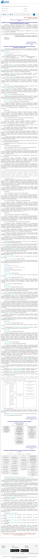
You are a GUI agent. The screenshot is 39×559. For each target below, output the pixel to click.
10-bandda (7, 321)
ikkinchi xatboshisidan (15, 73)
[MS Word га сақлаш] (10, 14)
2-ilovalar (7, 415)
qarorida (23, 235)
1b (6, 299)
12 (5, 76)
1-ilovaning (7, 181)
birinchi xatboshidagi (8, 256)
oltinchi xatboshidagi (8, 99)
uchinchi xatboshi (7, 267)
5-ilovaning (6, 487)
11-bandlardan (11, 101)
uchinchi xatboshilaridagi (22, 327)
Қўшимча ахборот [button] (4, 10)
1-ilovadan (17, 231)
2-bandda (7, 84)
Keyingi (5, 54)
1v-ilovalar (11, 299)
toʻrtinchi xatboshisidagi (14, 368)
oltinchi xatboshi (7, 277)
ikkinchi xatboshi (7, 265)
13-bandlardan (11, 76)
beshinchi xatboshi (8, 94)
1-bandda (7, 264)
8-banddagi (6, 241)
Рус (30, 14)
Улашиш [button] (26, 10)
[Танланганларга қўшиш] (2, 14)
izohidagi (11, 373)
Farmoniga (35, 43)
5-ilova (5, 55)
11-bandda (7, 285)
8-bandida (11, 254)
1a (5, 299)
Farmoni (24, 27)
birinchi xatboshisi (13, 497)
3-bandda (7, 271)
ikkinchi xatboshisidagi (15, 64)
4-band (6, 283)
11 (4, 76)
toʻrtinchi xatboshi (7, 342)
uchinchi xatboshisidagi (14, 413)
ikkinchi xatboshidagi (8, 85)
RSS (36, 546)
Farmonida (7, 50)
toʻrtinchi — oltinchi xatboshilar (10, 258)
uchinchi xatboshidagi (8, 88)
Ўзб (32, 14)
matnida (6, 63)
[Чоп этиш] (12, 14)
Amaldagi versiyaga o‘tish (32, 18)
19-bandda (7, 329)
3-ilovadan (6, 52)
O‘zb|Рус (36, 14)
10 (7, 101)
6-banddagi (6, 69)
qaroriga (13, 29)
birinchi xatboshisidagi (16, 248)
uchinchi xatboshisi (14, 348)
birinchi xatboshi (7, 286)
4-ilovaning (7, 379)
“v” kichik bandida (13, 513)
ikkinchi (14, 327)
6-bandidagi (35, 504)
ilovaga (32, 30)
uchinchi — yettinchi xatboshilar (11, 274)
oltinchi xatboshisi (10, 312)
